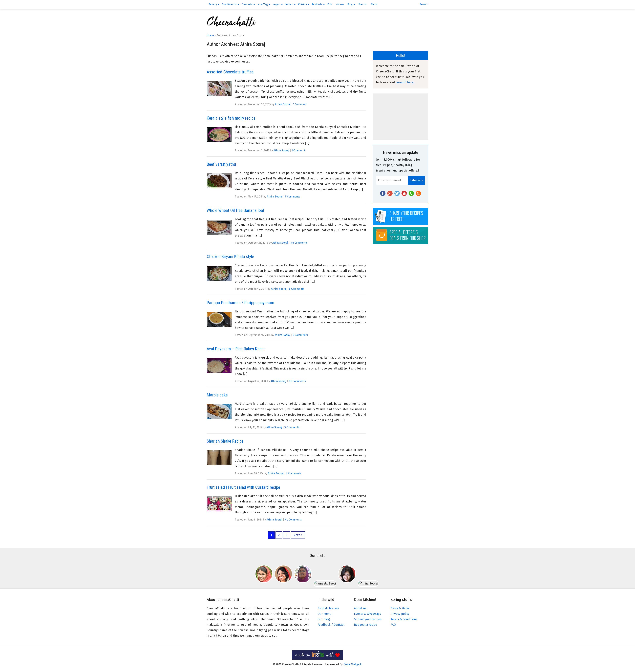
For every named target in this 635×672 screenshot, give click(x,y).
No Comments (299, 242)
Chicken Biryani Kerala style (230, 256)
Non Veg (262, 4)
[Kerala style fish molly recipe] (219, 135)
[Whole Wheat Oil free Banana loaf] (219, 227)
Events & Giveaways (367, 614)
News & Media (400, 608)
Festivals (317, 4)
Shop (374, 4)
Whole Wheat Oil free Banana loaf (235, 210)
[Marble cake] (219, 412)
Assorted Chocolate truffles (230, 71)
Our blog (324, 619)
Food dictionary (328, 608)
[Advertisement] (400, 116)
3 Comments (291, 427)
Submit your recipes (367, 619)
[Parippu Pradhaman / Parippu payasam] (219, 319)
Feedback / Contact (331, 625)
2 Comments (300, 335)
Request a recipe (365, 625)
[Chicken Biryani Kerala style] (219, 273)
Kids (330, 4)
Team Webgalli (352, 664)
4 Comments (293, 473)
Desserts (247, 4)
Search (424, 4)
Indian (289, 4)
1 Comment (300, 104)
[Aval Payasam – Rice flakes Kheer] (219, 365)
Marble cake (217, 394)
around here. (405, 82)
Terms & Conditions (404, 619)
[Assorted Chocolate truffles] (219, 89)
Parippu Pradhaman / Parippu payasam (240, 302)
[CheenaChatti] (231, 26)
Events (362, 4)
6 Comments (296, 288)
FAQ (393, 625)
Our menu (324, 614)
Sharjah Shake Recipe (225, 441)
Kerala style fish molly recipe (231, 118)
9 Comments (292, 196)
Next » (297, 535)
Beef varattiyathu (221, 164)
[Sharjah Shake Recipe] (219, 458)
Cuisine (302, 4)
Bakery (212, 4)
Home (210, 35)
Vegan (276, 4)
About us (360, 608)
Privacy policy (400, 614)
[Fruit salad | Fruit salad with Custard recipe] (219, 504)
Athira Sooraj (283, 104)
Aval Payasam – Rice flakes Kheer (236, 348)
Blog (350, 4)
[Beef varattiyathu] (219, 181)
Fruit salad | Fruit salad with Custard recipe (243, 487)
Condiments (229, 4)
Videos (340, 4)
